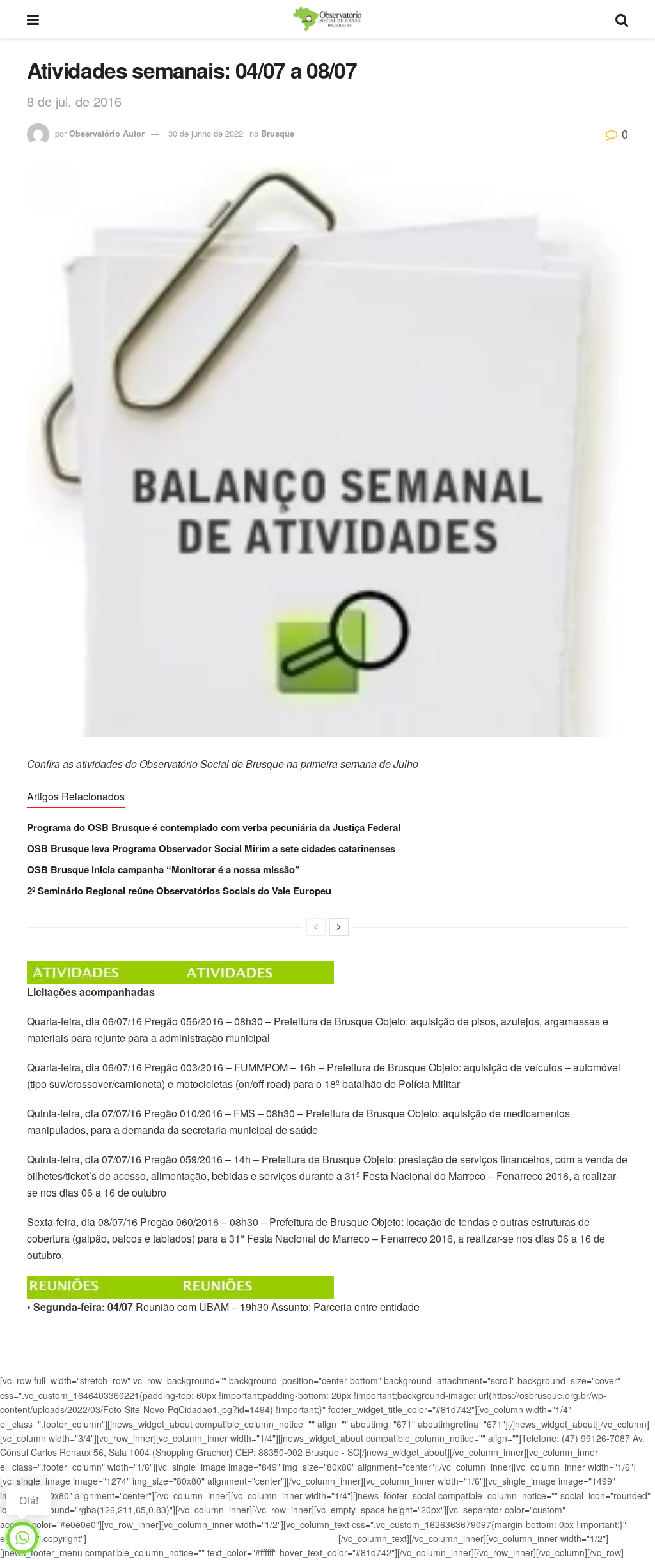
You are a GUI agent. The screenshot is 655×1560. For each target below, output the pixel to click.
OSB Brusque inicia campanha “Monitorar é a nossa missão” (163, 869)
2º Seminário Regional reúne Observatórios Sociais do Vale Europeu (179, 890)
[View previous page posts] (316, 927)
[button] (327, 972)
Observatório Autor (107, 133)
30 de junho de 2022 (205, 133)
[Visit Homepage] (327, 19)
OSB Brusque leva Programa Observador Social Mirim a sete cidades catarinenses (211, 848)
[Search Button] (621, 19)
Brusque (277, 133)
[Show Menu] (33, 19)
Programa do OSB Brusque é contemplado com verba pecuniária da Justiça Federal (213, 827)
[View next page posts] (339, 927)
